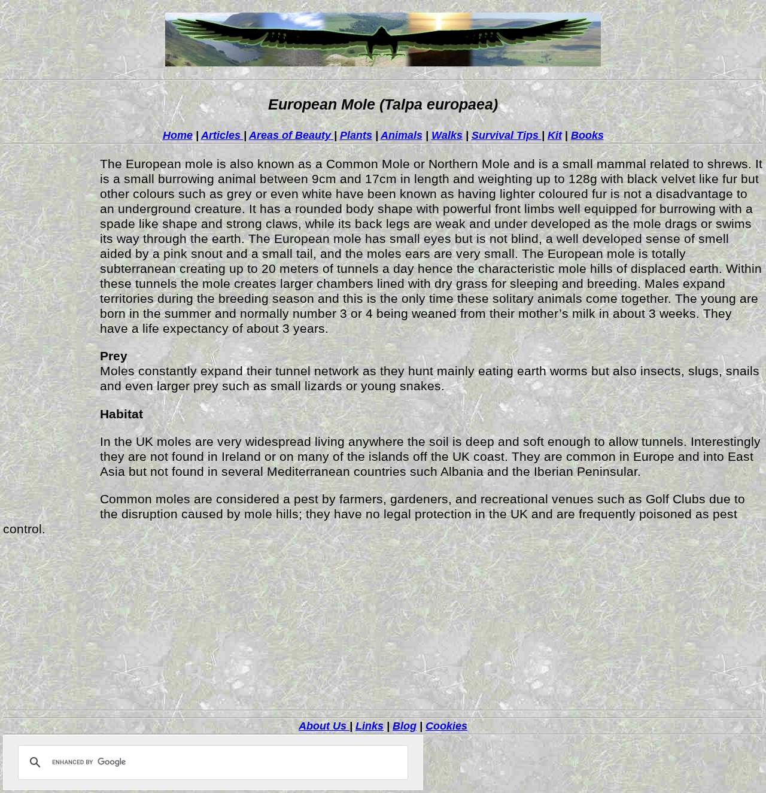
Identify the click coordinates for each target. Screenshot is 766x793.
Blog (405, 726)
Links (369, 726)
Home (178, 135)
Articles (222, 135)
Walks (447, 135)
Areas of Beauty (291, 135)
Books (587, 135)
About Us (324, 726)
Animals (401, 135)
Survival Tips (507, 135)
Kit (555, 135)
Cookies (446, 726)
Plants (356, 135)
